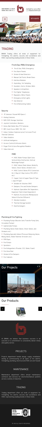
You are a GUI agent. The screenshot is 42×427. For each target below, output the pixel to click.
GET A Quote (35, 18)
